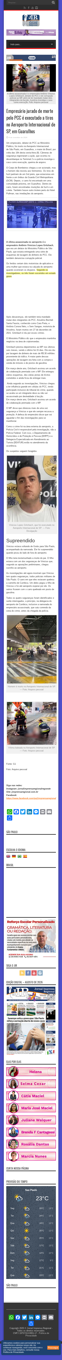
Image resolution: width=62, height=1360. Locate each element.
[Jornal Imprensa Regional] (31, 24)
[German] (15, 857)
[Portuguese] (20, 857)
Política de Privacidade (13, 1352)
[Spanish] (26, 857)
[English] (9, 857)
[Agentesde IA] (31, 60)
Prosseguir (53, 1347)
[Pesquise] (53, 2)
